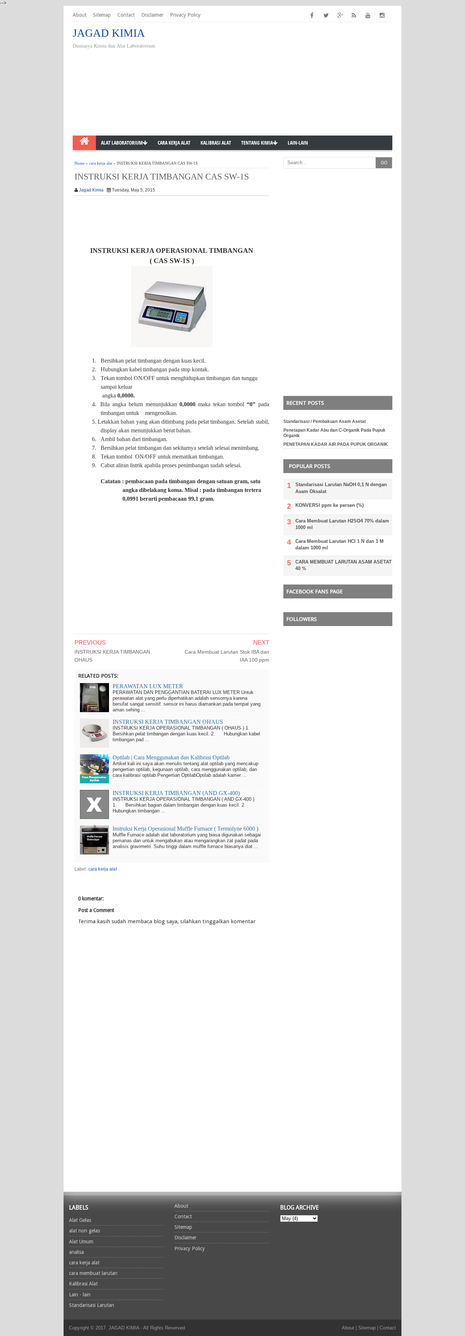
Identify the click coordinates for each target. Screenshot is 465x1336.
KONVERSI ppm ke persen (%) (329, 505)
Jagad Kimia (91, 190)
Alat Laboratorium (122, 142)
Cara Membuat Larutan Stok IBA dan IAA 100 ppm (227, 656)
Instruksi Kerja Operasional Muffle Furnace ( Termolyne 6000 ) (185, 829)
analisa (76, 1252)
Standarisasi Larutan (91, 1305)
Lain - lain (79, 1294)
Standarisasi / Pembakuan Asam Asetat (324, 421)
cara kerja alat (100, 163)
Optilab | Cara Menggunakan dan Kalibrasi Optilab (171, 757)
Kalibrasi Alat (216, 142)
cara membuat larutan (93, 1273)
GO (384, 162)
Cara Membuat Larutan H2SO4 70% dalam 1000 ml (342, 524)
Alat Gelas (80, 1220)
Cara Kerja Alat (174, 142)
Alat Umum (81, 1241)
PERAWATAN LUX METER (148, 686)
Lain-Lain (298, 142)
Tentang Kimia (257, 142)
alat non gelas (84, 1231)
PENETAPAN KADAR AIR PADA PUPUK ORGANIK (335, 444)
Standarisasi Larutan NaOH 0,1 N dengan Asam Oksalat (341, 488)
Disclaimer (152, 15)
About (79, 15)
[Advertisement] (343, 79)
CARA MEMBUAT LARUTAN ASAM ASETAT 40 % (343, 565)
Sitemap (102, 15)
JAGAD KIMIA (109, 33)
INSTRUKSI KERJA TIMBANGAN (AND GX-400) (176, 793)
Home (79, 163)
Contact (126, 15)
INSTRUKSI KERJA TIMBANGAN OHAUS (112, 656)
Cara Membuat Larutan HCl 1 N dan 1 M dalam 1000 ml (339, 544)
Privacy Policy (185, 15)
